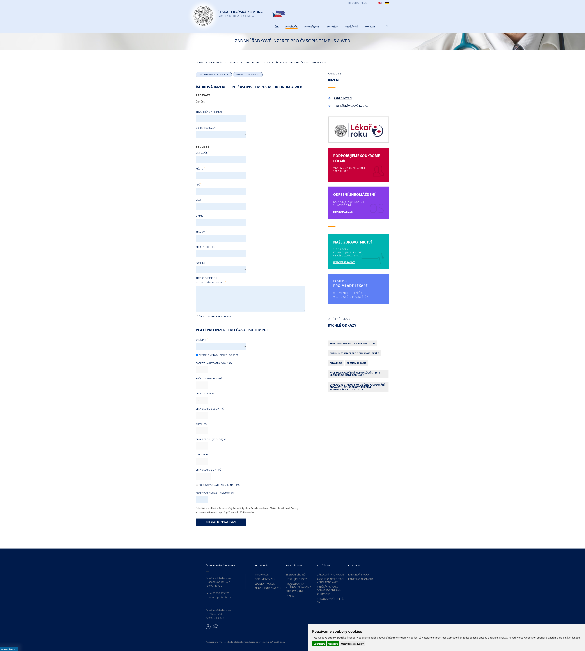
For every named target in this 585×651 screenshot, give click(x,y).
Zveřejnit (201, 339)
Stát (198, 199)
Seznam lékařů (356, 362)
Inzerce (233, 62)
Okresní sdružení (206, 127)
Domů (199, 62)
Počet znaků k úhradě (209, 378)
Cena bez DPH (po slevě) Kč (211, 439)
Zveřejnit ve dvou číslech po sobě (218, 355)
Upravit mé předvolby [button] (352, 643)
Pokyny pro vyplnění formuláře (214, 75)
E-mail (199, 215)
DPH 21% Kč (202, 454)
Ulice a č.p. (202, 152)
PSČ (198, 184)
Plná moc (336, 362)
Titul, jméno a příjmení (209, 111)
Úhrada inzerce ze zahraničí (215, 316)
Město (199, 168)
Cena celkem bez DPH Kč (210, 408)
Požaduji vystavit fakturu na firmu (219, 484)
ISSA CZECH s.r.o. (277, 642)
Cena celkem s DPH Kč (208, 469)
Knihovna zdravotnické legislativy (353, 343)
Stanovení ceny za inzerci (247, 75)
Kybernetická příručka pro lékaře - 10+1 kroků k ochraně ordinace (355, 373)
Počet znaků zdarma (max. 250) (214, 363)
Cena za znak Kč (205, 393)
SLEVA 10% (201, 424)
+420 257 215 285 (219, 593)
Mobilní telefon (205, 246)
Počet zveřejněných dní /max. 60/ (215, 493)
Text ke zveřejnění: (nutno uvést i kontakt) (210, 280)
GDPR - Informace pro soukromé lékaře (354, 353)
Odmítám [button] (333, 643)
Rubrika (200, 262)
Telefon (200, 231)
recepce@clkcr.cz (221, 597)
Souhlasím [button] (319, 643)
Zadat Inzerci (252, 62)
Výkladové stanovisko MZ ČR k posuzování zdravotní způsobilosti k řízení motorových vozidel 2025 (357, 387)
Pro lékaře (215, 62)
